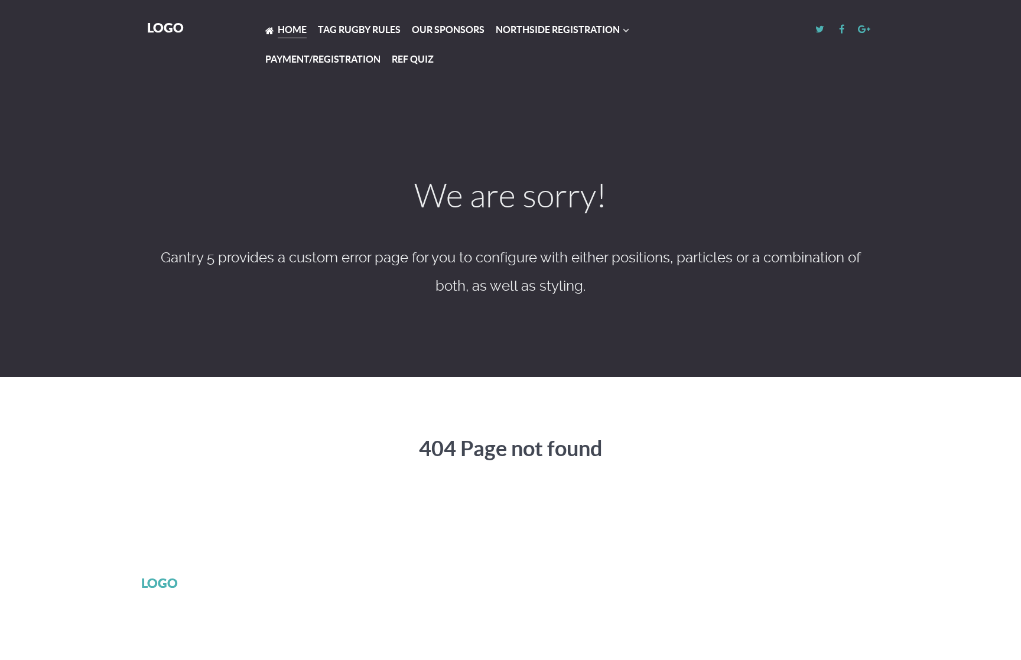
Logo (165, 27)
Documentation (670, 584)
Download (744, 584)
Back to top (825, 584)
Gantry (601, 584)
